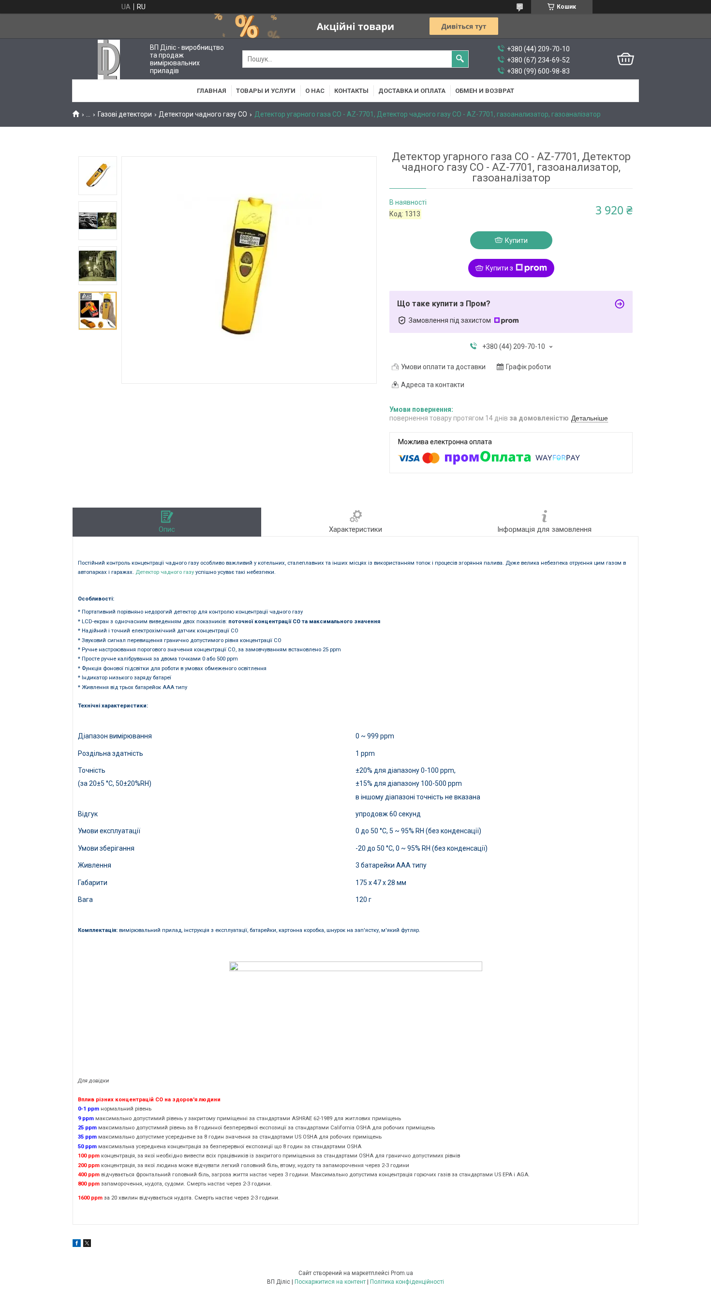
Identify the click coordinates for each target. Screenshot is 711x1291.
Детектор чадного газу (164, 572)
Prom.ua (402, 1273)
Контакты (351, 90)
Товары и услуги (266, 90)
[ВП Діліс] (109, 59)
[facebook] (77, 1244)
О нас (315, 90)
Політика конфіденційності (407, 1281)
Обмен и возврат (484, 90)
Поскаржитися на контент (330, 1281)
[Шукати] (460, 59)
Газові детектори (125, 114)
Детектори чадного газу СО (203, 114)
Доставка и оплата (411, 90)
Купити (516, 240)
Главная (211, 90)
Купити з (499, 268)
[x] (87, 1244)
